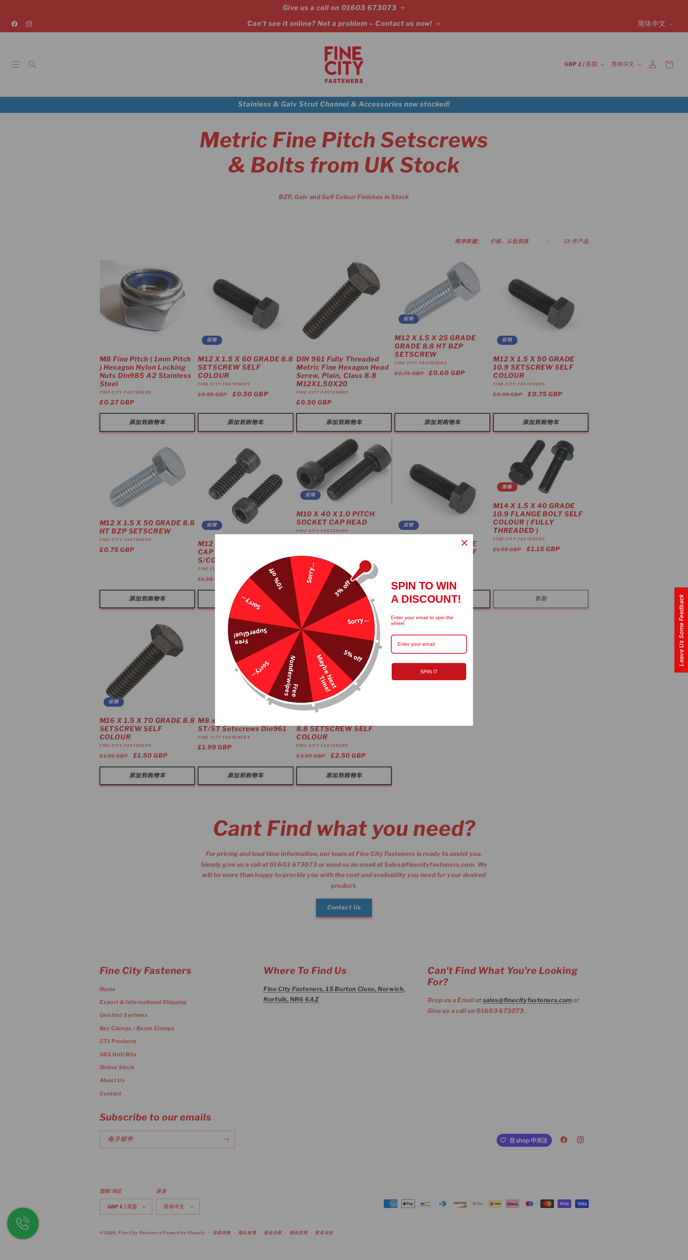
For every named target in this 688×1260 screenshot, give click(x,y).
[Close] (464, 542)
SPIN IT (429, 671)
